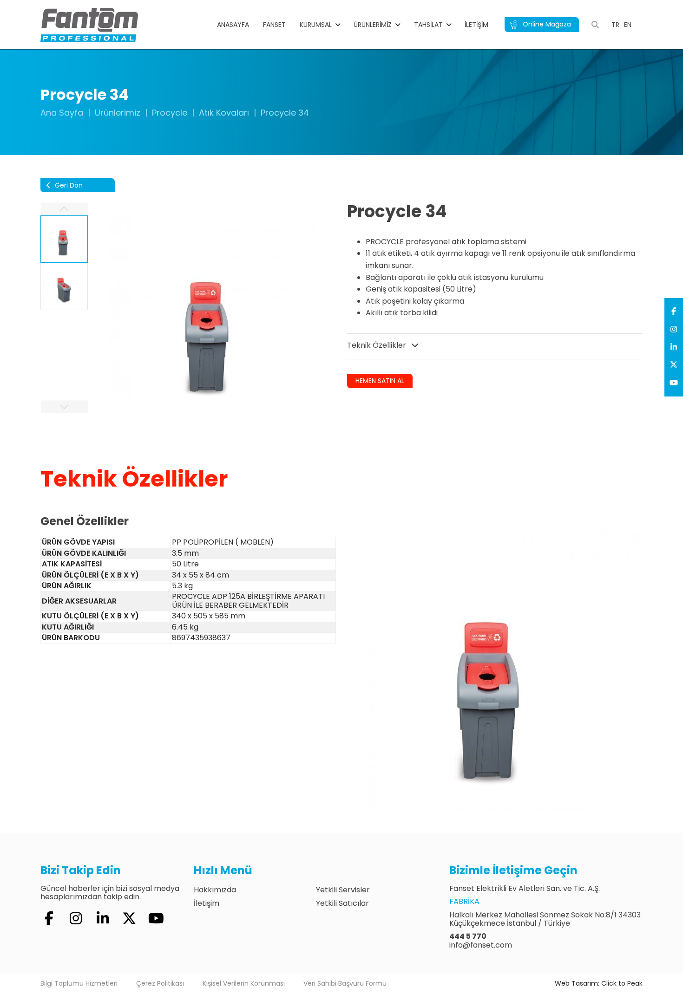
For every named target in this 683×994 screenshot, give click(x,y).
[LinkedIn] (673, 347)
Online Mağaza (546, 24)
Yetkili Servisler (343, 889)
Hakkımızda (215, 889)
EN (627, 24)
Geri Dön (68, 185)
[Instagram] (673, 329)
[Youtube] (673, 383)
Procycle (169, 112)
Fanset (274, 24)
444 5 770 (467, 936)
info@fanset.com (480, 945)
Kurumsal (316, 24)
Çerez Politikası (160, 983)
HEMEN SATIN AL (379, 380)
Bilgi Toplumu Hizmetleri (79, 983)
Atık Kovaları (224, 112)
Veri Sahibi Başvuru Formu (345, 983)
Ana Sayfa (61, 112)
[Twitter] (673, 365)
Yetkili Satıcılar (342, 903)
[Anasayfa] (89, 24)
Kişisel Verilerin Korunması (244, 983)
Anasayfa (233, 24)
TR (615, 24)
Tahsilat (428, 24)
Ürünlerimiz (373, 24)
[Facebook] (673, 311)
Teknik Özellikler (377, 345)
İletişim (476, 24)
